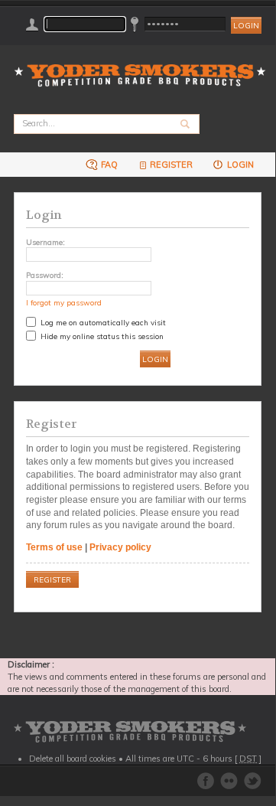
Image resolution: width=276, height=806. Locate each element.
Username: (45, 241)
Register (171, 164)
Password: (44, 274)
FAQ (108, 164)
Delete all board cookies (72, 758)
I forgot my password (64, 302)
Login (239, 164)
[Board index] (145, 66)
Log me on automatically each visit (102, 322)
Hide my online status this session (101, 336)
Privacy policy (120, 547)
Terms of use (54, 547)
